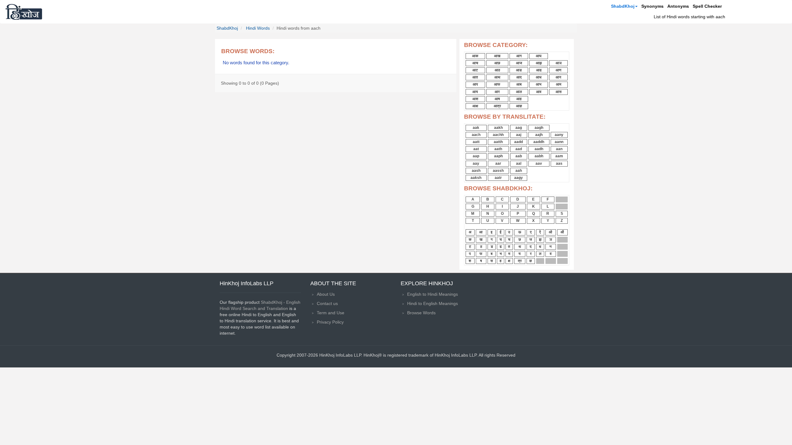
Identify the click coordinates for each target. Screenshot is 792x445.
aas (559, 163)
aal (518, 163)
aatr (498, 178)
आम (558, 84)
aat (476, 149)
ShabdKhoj (623, 6)
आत (475, 77)
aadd (518, 142)
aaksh (476, 178)
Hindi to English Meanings (432, 303)
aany (559, 135)
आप (475, 84)
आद (519, 77)
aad (518, 149)
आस (559, 92)
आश (475, 99)
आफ (497, 84)
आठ (497, 70)
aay (476, 163)
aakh (498, 127)
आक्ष (475, 106)
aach (476, 135)
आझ (539, 63)
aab (518, 156)
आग (519, 56)
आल (519, 92)
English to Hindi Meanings (432, 294)
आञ (559, 63)
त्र (520, 261)
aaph (498, 156)
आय (475, 92)
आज (519, 63)
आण (558, 70)
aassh (498, 170)
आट (475, 70)
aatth (498, 142)
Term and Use (330, 312)
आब (519, 84)
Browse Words (421, 312)
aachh (498, 135)
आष (497, 99)
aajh (539, 135)
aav (539, 163)
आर (497, 92)
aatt (476, 142)
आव (538, 92)
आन (558, 77)
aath (498, 149)
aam (559, 156)
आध (538, 77)
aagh (539, 127)
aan (559, 149)
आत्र (497, 106)
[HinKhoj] (24, 12)
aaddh (538, 142)
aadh (539, 149)
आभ (538, 84)
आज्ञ (519, 106)
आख (497, 56)
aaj (518, 135)
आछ (497, 63)
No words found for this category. (256, 63)
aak (476, 127)
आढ (538, 70)
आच (475, 63)
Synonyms (652, 6)
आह (519, 99)
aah (518, 170)
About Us (326, 294)
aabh (539, 156)
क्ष (509, 261)
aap (476, 156)
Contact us (327, 303)
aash (476, 170)
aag (518, 127)
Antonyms (678, 6)
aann (559, 142)
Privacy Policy (330, 322)
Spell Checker (707, 6)
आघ (538, 56)
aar (498, 163)
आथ (497, 77)
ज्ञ (530, 261)
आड (519, 70)
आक (475, 56)
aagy (518, 178)
